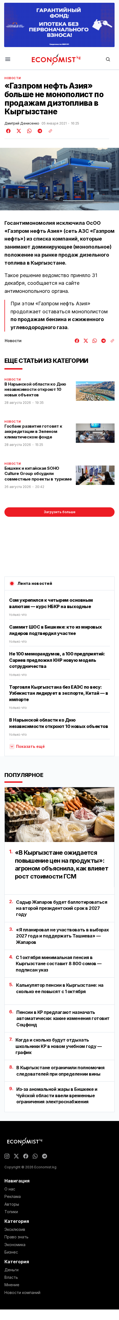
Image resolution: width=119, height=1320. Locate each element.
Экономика (14, 1244)
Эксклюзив (14, 1229)
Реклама (12, 1196)
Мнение (11, 1285)
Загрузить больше (60, 512)
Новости (12, 78)
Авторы (11, 1204)
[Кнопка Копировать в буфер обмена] (48, 131)
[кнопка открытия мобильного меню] (7, 59)
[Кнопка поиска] (108, 60)
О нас (9, 1189)
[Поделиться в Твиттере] (18, 131)
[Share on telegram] (39, 131)
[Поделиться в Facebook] (8, 131)
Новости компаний (22, 1292)
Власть (11, 1277)
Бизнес (11, 1252)
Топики (11, 1212)
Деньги (11, 1270)
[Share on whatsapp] (28, 131)
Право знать (16, 1237)
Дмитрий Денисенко (21, 123)
